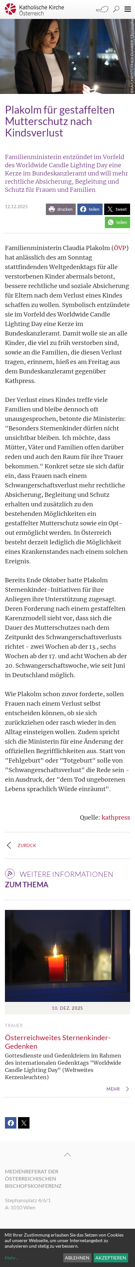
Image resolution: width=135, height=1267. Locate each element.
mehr (113, 1089)
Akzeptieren (110, 1257)
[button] (61, 209)
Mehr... (11, 1257)
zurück (27, 845)
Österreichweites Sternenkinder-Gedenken (58, 1041)
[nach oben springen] (67, 1154)
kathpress (116, 817)
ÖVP (120, 248)
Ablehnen (77, 1257)
